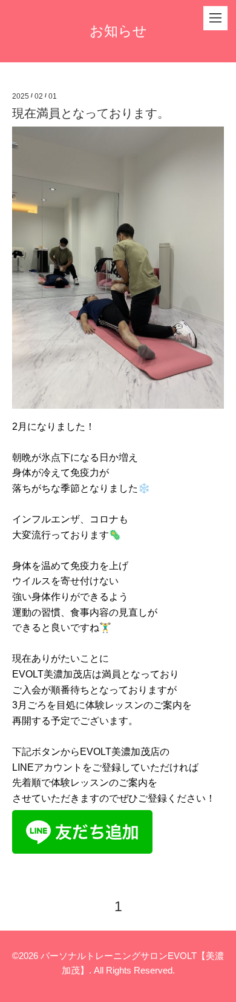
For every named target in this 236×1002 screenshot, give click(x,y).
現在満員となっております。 (90, 113)
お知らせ (118, 31)
